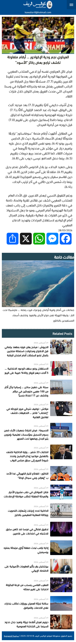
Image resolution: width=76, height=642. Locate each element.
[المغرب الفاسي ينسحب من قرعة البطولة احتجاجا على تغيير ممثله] (38, 585)
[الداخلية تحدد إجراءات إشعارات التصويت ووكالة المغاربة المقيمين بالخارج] (38, 510)
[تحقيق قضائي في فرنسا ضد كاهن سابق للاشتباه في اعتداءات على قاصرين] (38, 529)
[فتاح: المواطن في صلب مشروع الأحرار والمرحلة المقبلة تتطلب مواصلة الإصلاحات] (38, 492)
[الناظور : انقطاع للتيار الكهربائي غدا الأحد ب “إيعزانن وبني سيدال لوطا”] (38, 473)
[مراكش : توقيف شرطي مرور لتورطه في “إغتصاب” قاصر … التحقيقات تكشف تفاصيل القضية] (38, 410)
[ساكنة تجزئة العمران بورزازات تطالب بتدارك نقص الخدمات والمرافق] (38, 603)
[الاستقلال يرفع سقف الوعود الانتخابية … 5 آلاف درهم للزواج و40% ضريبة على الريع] (38, 368)
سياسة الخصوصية (11, 636)
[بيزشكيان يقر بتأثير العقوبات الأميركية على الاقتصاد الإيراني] (38, 566)
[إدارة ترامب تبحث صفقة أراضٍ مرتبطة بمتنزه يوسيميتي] (38, 547)
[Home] (38, 4)
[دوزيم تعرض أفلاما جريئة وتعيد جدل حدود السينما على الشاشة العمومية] (38, 622)
